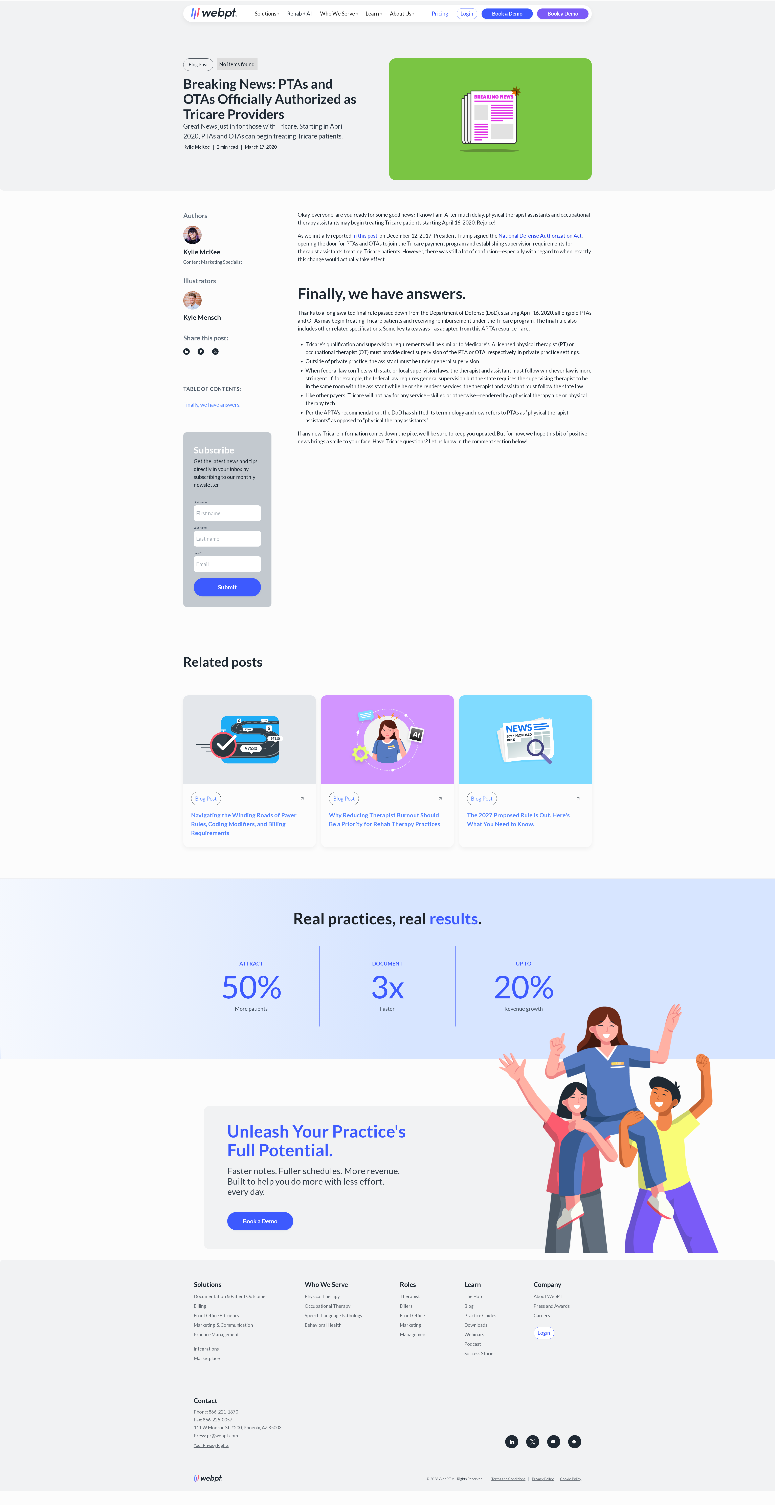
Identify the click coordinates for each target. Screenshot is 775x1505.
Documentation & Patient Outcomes (230, 1296)
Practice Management (216, 1334)
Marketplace (207, 1358)
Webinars (474, 1334)
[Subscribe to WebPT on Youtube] (553, 1441)
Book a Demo (507, 13)
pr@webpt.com (222, 1435)
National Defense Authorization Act (540, 235)
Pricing (440, 13)
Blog (468, 1306)
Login (467, 13)
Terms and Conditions (508, 1479)
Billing (200, 1306)
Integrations (206, 1349)
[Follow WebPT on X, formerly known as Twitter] (532, 1441)
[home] (214, 14)
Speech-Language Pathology (333, 1315)
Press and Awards (552, 1306)
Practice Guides (480, 1315)
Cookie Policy (570, 1479)
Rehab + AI (299, 13)
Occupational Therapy (328, 1306)
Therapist (410, 1296)
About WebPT (548, 1296)
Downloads (475, 1325)
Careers (542, 1315)
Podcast (472, 1344)
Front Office (412, 1315)
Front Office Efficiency (217, 1315)
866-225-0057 (217, 1419)
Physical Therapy (322, 1296)
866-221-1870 (223, 1412)
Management (413, 1334)
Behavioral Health (323, 1325)
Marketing (410, 1325)
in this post (364, 235)
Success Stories (479, 1353)
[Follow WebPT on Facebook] (574, 1441)
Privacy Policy (543, 1479)
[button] (267, 13)
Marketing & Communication (223, 1325)
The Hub (473, 1296)
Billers (406, 1306)
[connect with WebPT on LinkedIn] (511, 1441)
